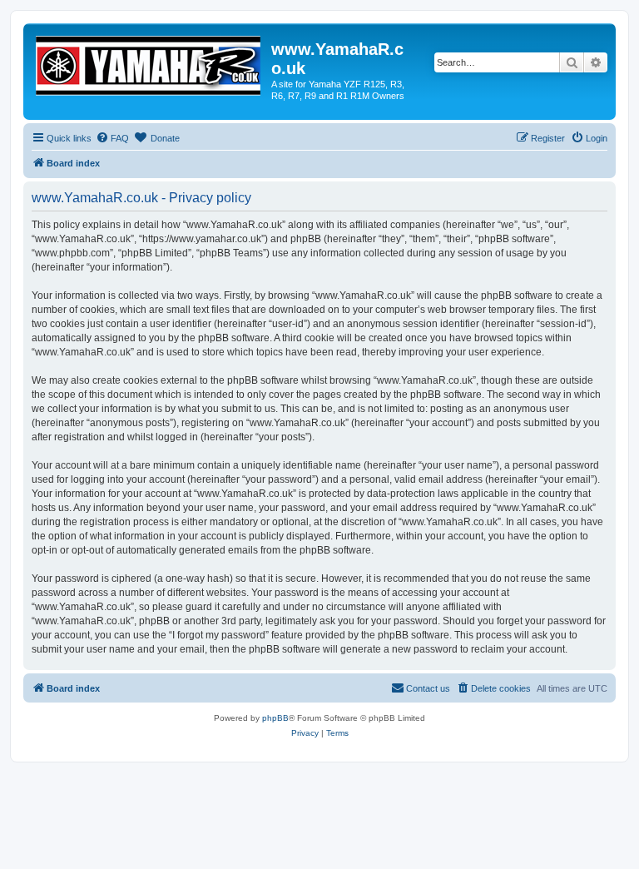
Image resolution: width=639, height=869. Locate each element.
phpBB (275, 718)
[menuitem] (112, 138)
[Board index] (149, 62)
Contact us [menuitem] (428, 688)
